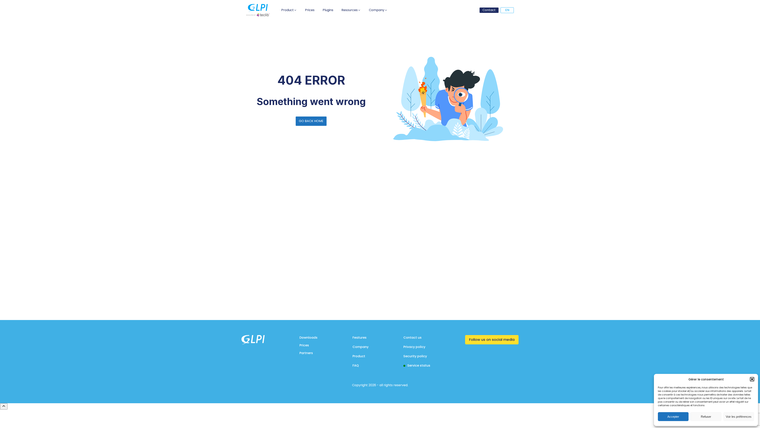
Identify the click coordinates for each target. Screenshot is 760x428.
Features (359, 337)
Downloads (308, 337)
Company (360, 347)
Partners (306, 353)
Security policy (415, 356)
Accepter (673, 416)
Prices (304, 345)
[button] (752, 379)
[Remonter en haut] (4, 406)
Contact (489, 10)
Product (358, 356)
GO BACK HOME (311, 121)
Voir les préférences (738, 416)
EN (507, 10)
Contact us (412, 337)
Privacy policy (414, 347)
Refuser (706, 416)
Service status (418, 365)
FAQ (355, 365)
